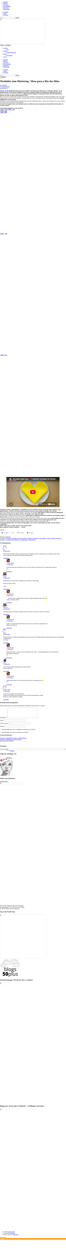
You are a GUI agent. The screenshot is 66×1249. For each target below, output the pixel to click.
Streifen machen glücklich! (11, 739)
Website (2, 726)
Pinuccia (5, 607)
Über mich (6, 5)
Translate (12, 750)
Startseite (5, 2)
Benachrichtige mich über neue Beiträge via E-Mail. (15, 732)
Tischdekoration (23, 539)
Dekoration (30, 538)
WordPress (12, 1233)
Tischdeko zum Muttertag (12, 539)
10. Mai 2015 (3, 85)
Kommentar (3, 717)
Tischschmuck (31, 539)
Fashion (5, 51)
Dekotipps (35, 538)
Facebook (5, 12)
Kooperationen (7, 6)
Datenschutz (6, 9)
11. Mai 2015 (9, 564)
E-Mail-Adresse (4, 723)
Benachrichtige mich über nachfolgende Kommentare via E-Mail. (18, 729)
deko (19, 538)
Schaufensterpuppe (11, 52)
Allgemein (8, 537)
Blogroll (5, 3)
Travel (4, 57)
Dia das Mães (42, 538)
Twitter (5, 13)
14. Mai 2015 (6, 691)
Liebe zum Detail (51, 538)
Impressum (6, 7)
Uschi (4, 576)
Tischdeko (2, 539)
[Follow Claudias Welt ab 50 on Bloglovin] (6, 775)
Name (2, 720)
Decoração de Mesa (12, 538)
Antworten (6, 558)
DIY (7, 49)
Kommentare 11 (4, 88)
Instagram (5, 15)
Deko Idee (23, 538)
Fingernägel (9, 55)
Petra (4, 633)
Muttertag (58, 538)
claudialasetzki (6, 86)
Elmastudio (15, 1234)
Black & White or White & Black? (13, 738)
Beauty (5, 54)
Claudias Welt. (11, 1231)
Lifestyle (5, 48)
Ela (4, 549)
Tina (4, 662)
